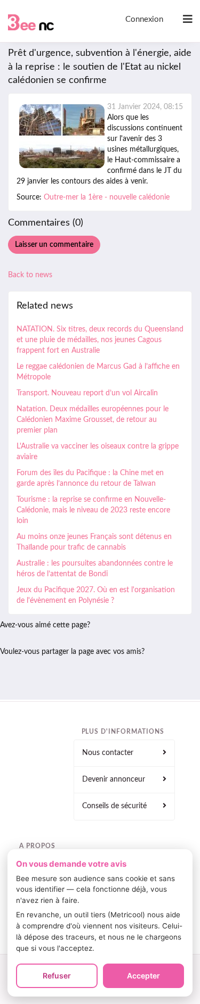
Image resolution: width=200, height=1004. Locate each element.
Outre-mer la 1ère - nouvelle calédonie (107, 197)
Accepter (143, 975)
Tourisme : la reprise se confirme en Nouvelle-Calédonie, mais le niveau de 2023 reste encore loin (93, 510)
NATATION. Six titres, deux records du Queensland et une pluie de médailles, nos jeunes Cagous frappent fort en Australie (100, 340)
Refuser (57, 975)
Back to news (30, 275)
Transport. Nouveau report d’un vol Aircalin (87, 393)
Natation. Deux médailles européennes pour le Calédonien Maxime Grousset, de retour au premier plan (93, 419)
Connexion (144, 19)
